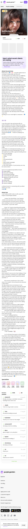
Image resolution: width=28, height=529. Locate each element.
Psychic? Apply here (6, 503)
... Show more (6, 66)
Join (26, 2)
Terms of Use (10, 519)
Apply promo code (5, 491)
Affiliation (16, 519)
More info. (5, 526)
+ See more (14, 461)
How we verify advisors (6, 500)
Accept (23, 525)
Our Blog (3, 483)
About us (3, 497)
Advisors (3, 480)
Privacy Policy (4, 519)
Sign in (21, 2)
